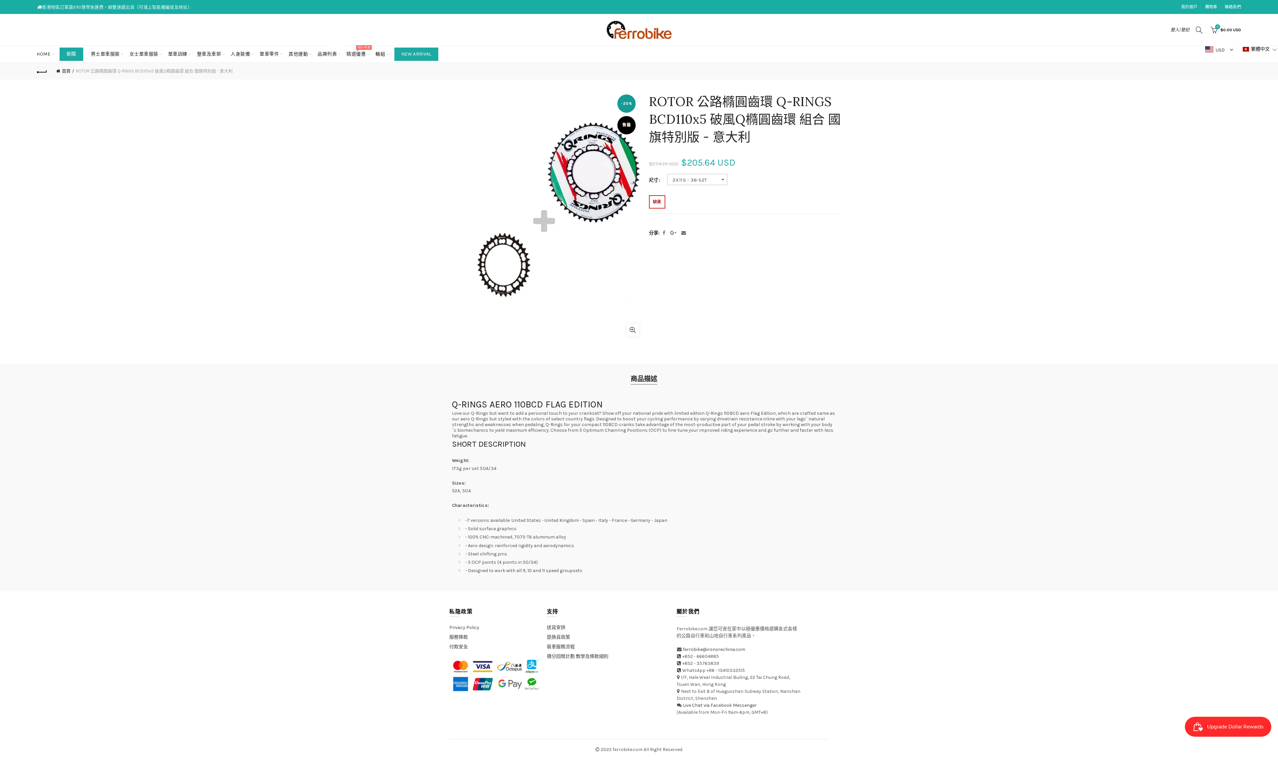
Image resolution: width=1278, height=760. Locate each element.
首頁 (66, 71)
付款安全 (458, 647)
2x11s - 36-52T (690, 180)
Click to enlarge (632, 330)
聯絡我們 (1233, 7)
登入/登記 (1180, 29)
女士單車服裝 (143, 54)
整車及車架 (209, 54)
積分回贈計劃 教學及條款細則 (577, 656)
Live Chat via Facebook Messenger (720, 705)
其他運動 (298, 54)
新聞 (71, 54)
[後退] (42, 71)
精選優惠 (358, 51)
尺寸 (653, 180)
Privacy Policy (464, 627)
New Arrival (416, 54)
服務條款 (458, 637)
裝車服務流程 (561, 647)
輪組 (380, 54)
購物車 (1211, 7)
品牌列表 (329, 51)
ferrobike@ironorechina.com (714, 649)
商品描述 (644, 379)
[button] (1260, 49)
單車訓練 (177, 54)
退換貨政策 (558, 637)
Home (43, 54)
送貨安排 (556, 627)
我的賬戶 (1189, 7)
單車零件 (269, 54)
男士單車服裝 (105, 54)
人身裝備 (240, 54)
